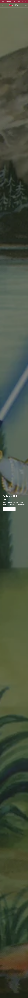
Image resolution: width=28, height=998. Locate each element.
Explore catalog (9, 509)
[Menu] (2, 5)
